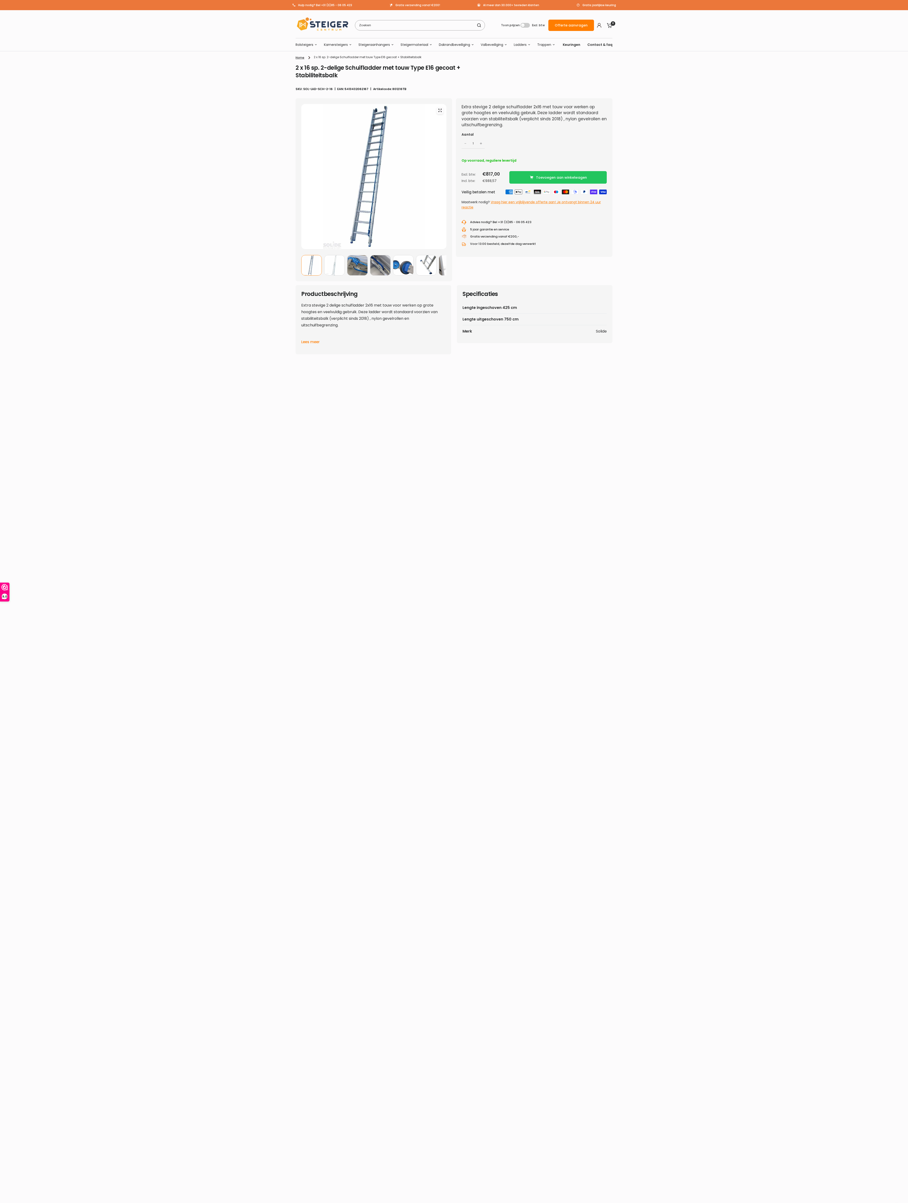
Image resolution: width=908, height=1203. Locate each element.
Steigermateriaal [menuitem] (414, 44)
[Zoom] (440, 110)
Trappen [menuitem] (544, 44)
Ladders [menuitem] (520, 44)
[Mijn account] (599, 25)
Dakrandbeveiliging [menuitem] (454, 44)
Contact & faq (599, 44)
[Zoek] (479, 25)
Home (300, 58)
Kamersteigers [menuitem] (336, 44)
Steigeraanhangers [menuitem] (374, 44)
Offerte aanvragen (571, 25)
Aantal (468, 134)
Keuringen (571, 44)
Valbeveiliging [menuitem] (492, 44)
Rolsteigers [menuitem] (304, 44)
